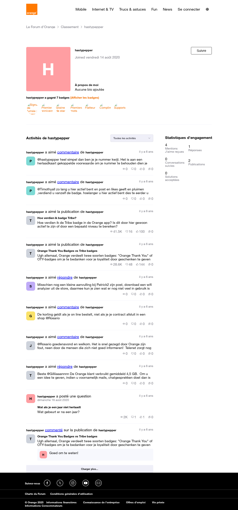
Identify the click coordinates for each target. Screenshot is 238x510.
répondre (65, 277)
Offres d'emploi (136, 502)
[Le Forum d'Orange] (31, 9)
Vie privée (158, 502)
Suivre (201, 51)
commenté (54, 430)
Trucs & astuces (132, 9)
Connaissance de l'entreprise (101, 502)
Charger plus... (89, 469)
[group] (125, 169)
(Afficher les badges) (84, 97)
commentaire (68, 152)
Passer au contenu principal (19, 2)
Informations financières (61, 502)
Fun (154, 9)
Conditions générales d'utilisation (71, 494)
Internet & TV (103, 9)
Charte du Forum (35, 494)
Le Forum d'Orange (40, 26)
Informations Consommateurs (43, 505)
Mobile (80, 9)
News (167, 9)
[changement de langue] (207, 9)
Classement (70, 26)
